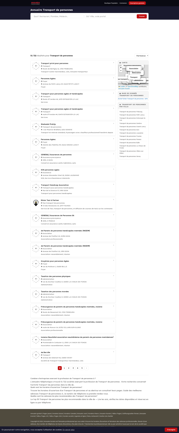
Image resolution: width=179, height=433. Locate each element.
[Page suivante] (86, 368)
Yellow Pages (116, 413)
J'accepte (171, 430)
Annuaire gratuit (36, 413)
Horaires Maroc (93, 413)
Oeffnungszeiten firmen (130, 413)
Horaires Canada (70, 413)
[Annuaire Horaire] (35, 3)
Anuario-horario (105, 413)
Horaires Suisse (57, 413)
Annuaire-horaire (124, 88)
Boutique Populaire (111, 3)
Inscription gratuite (137, 3)
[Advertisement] (89, 35)
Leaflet (122, 86)
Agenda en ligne (80, 416)
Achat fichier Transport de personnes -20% (133, 99)
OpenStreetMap (133, 86)
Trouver (142, 16)
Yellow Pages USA (55, 416)
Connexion (123, 3)
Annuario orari (82, 413)
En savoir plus (68, 430)
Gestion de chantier (106, 416)
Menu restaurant (92, 416)
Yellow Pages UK (42, 416)
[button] (120, 67)
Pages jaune (47, 413)
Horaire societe (68, 416)
